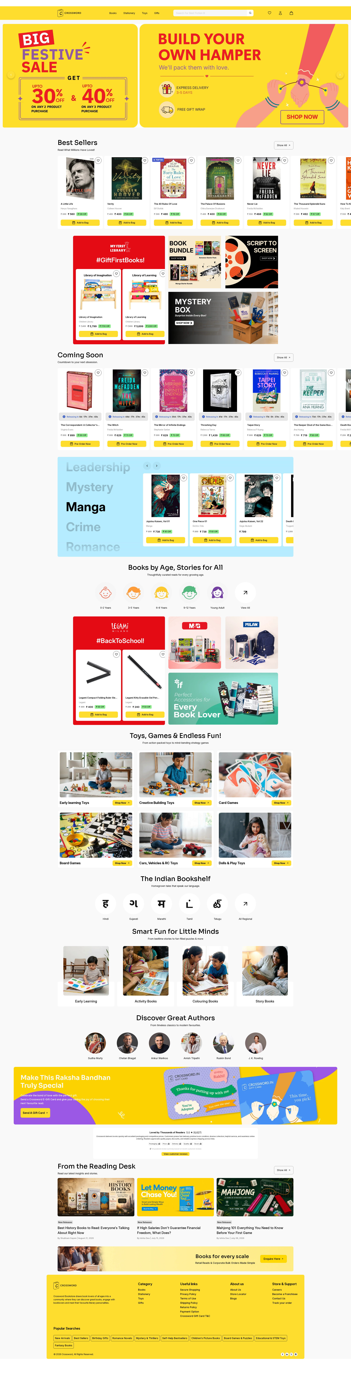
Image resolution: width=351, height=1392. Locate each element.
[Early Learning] (86, 971)
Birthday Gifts (100, 1338)
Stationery (129, 13)
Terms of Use (188, 1298)
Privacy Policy (188, 1294)
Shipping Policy (189, 1302)
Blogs (233, 1298)
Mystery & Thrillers (147, 1338)
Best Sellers (81, 1338)
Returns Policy (188, 1307)
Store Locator (238, 1294)
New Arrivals (62, 1338)
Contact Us (278, 1298)
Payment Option (189, 1311)
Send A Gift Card (34, 1113)
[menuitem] (113, 13)
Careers (277, 1289)
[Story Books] (265, 971)
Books (113, 13)
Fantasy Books (63, 1345)
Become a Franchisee (285, 1294)
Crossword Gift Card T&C (195, 1316)
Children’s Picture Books (205, 1338)
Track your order (282, 1302)
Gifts (156, 13)
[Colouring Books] (205, 971)
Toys (144, 13)
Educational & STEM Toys (271, 1338)
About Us (235, 1289)
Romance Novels (122, 1338)
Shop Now (120, 802)
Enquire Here (272, 1259)
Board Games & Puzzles (238, 1338)
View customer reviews (175, 1154)
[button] (269, 13)
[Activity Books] (145, 971)
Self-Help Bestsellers (174, 1338)
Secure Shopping (190, 1289)
